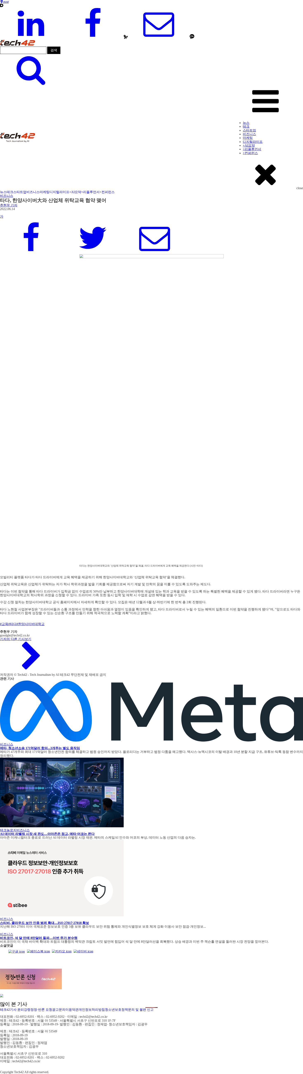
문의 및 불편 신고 (141, 1009)
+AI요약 (249, 145)
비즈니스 (249, 134)
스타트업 (249, 130)
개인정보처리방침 (92, 1009)
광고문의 (58, 1009)
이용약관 (72, 1009)
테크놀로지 (8, 830)
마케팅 (248, 138)
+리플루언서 (252, 149)
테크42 (5, 1009)
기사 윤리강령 (20, 1009)
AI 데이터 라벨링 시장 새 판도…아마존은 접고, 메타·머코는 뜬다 (47, 834)
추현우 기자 (8, 205)
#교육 (4, 624)
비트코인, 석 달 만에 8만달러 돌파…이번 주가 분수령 (39, 938)
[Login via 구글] (16, 951)
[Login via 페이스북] (38, 951)
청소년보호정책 (116, 1009)
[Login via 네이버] (83, 951)
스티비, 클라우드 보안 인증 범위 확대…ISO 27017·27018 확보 (44, 923)
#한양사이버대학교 (30, 624)
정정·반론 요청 (41, 1009)
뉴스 (246, 122)
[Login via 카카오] (62, 951)
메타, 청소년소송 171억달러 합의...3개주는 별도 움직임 (40, 748)
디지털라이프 (253, 141)
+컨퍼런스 (250, 153)
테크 (246, 126)
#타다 (12, 624)
